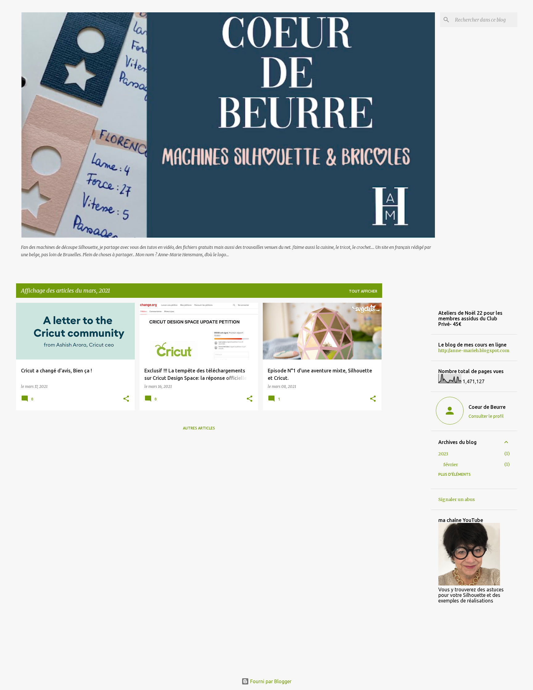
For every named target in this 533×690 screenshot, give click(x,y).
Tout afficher (363, 291)
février (450, 464)
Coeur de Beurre (487, 407)
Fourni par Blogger (270, 681)
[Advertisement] (406, 395)
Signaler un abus (456, 499)
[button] (126, 399)
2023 (443, 454)
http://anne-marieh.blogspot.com (473, 350)
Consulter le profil (486, 416)
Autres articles (199, 428)
